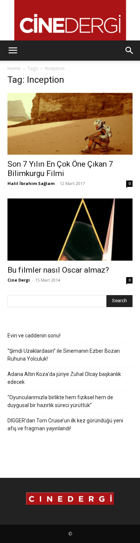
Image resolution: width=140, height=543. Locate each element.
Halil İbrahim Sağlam (31, 183)
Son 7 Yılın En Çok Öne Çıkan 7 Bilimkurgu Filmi (60, 169)
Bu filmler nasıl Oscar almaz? (58, 270)
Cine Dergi (18, 280)
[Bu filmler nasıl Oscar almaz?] (70, 229)
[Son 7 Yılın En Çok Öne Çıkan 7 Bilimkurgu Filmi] (70, 124)
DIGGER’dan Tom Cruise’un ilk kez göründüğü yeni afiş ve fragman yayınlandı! (65, 424)
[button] (13, 50)
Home (14, 68)
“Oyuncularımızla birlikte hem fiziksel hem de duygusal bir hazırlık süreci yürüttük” (60, 401)
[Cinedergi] (70, 20)
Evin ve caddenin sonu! (33, 336)
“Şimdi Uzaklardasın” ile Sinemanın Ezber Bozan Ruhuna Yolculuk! (63, 355)
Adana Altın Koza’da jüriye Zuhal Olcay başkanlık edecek (64, 378)
